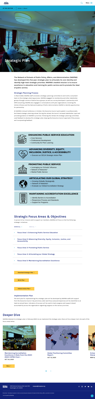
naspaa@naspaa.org (39, 386)
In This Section (8, 8)
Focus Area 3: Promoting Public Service (33, 248)
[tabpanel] (19, 344)
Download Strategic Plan (25, 272)
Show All (17, 227)
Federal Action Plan (24, 288)
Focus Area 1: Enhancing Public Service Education (37, 233)
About (25, 8)
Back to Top (92, 395)
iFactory (12, 395)
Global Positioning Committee (59, 354)
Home (19, 8)
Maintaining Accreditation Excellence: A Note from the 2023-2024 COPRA (18, 355)
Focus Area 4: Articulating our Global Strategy (36, 254)
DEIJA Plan (21, 280)
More (9, 366)
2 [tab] (50, 371)
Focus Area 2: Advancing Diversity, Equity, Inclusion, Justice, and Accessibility (43, 240)
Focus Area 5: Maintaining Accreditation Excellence (38, 261)
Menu (88, 3)
